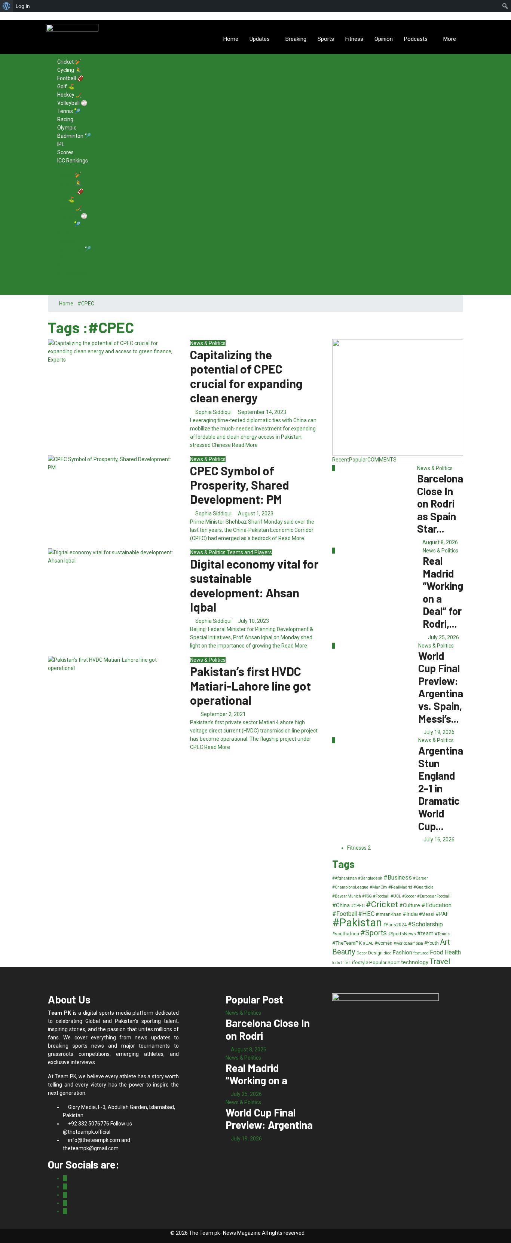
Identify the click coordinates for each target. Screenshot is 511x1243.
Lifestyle (358, 962)
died (388, 953)
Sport (394, 962)
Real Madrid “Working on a (256, 1074)
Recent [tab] (340, 460)
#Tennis (442, 934)
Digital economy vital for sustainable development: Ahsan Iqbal (254, 585)
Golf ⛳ (65, 86)
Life (344, 962)
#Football (344, 913)
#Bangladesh (370, 878)
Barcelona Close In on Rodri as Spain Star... (440, 503)
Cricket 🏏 (69, 62)
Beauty (343, 951)
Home (230, 39)
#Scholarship (425, 924)
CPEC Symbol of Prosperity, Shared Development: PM (239, 484)
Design (375, 953)
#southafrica (345, 933)
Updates (260, 39)
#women (383, 943)
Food (436, 952)
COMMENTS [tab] (382, 460)
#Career (420, 878)
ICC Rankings (72, 161)
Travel (439, 961)
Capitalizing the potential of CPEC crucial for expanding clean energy (246, 376)
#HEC (366, 913)
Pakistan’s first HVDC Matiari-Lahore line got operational (250, 685)
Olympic (66, 128)
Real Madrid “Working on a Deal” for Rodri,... (443, 592)
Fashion (402, 952)
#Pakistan (357, 922)
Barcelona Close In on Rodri (268, 1029)
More (449, 39)
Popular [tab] (358, 460)
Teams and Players (249, 552)
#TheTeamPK (347, 943)
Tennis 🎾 (68, 111)
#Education (436, 905)
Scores (65, 152)
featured (421, 953)
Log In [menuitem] (23, 6)
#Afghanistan (344, 878)
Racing (65, 119)
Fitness (354, 39)
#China (341, 905)
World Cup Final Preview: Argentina (269, 1118)
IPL (60, 144)
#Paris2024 (395, 924)
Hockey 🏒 (69, 95)
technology (414, 962)
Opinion (383, 39)
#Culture (409, 905)
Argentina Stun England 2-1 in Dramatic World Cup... (440, 788)
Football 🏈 (70, 78)
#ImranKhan (388, 914)
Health (452, 952)
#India (410, 914)
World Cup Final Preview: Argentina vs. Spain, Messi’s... (440, 687)
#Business (397, 877)
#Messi (426, 914)
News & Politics (208, 343)
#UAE (368, 943)
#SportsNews (402, 933)
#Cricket (382, 904)
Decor (362, 953)
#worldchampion (408, 943)
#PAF (442, 914)
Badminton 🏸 (74, 136)
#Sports (373, 933)
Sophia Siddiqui (213, 412)
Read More (245, 445)
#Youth (431, 943)
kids (336, 962)
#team (425, 933)
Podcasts (416, 39)
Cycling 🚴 (69, 70)
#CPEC (358, 905)
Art (445, 942)
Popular (377, 962)
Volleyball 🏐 (72, 103)
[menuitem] (6, 6)
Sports (326, 39)
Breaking (295, 39)
